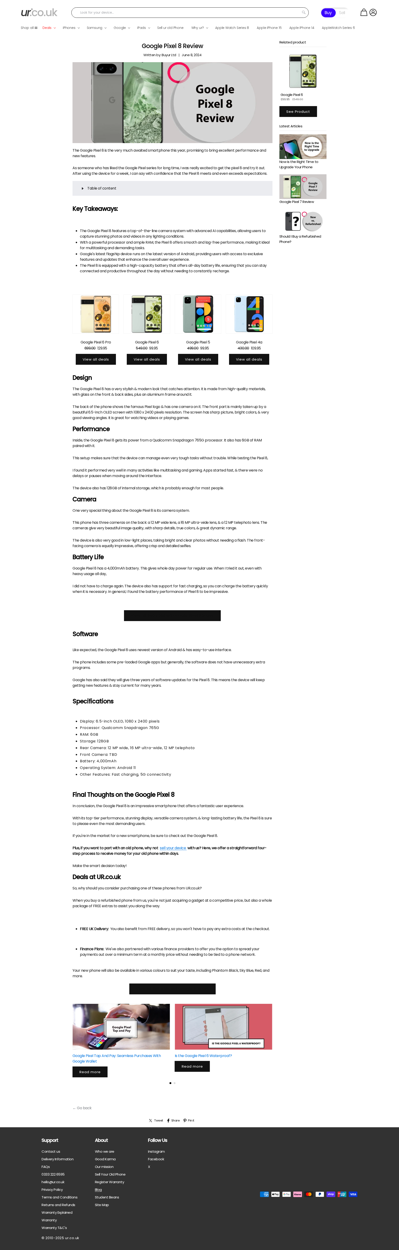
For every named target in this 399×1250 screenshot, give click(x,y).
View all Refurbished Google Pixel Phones (172, 615)
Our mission (104, 1166)
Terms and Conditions (59, 1197)
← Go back (82, 1108)
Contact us (51, 1151)
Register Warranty (109, 1182)
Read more (90, 1071)
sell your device (173, 848)
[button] (364, 12)
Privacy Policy (52, 1189)
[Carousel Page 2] (174, 1083)
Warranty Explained (57, 1212)
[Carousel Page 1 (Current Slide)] (170, 1083)
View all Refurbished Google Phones (172, 988)
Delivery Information (57, 1159)
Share (175, 1120)
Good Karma (105, 1159)
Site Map (102, 1204)
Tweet (158, 1120)
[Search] (304, 12)
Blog (98, 1189)
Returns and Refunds (58, 1204)
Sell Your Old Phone (110, 1174)
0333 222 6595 (53, 1174)
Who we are (104, 1151)
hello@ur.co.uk (53, 1182)
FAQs (46, 1166)
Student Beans (107, 1197)
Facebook (156, 1159)
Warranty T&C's (54, 1227)
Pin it (191, 1120)
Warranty (49, 1220)
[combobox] (190, 12)
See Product (298, 111)
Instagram (156, 1151)
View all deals (96, 359)
